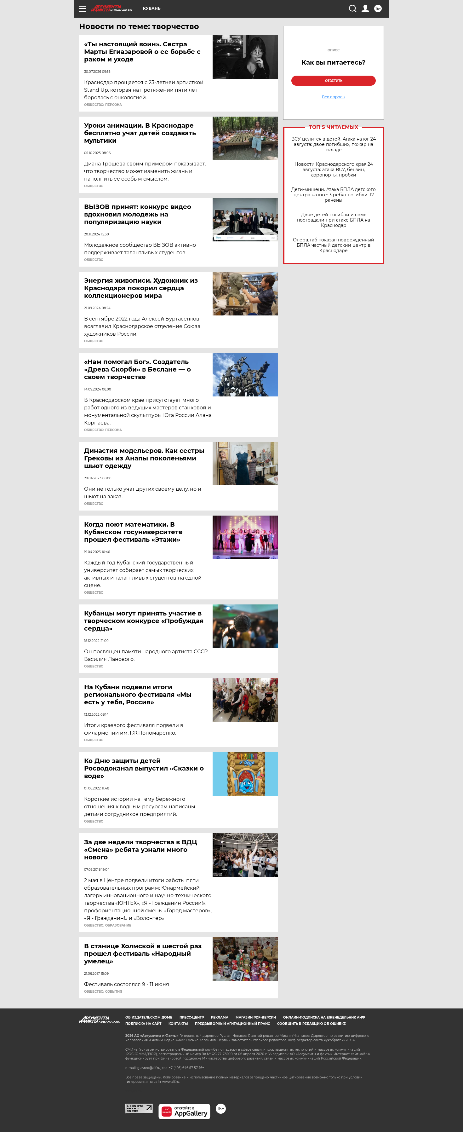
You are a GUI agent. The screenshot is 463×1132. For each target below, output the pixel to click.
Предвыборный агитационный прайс (232, 1024)
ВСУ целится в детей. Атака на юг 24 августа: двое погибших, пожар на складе (333, 144)
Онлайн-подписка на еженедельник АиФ (324, 1017)
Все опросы (333, 97)
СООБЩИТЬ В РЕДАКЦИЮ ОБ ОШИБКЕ (311, 1024)
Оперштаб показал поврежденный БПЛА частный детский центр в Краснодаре (333, 245)
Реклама (219, 1017)
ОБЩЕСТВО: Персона (103, 105)
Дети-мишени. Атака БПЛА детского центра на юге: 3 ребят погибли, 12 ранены (333, 195)
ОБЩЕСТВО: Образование (107, 925)
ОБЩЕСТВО (93, 186)
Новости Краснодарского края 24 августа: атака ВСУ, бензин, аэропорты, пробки (333, 170)
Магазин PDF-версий (256, 1017)
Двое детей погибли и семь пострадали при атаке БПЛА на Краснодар (333, 220)
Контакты (178, 1024)
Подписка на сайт (143, 1024)
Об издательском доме (148, 1017)
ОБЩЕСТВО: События (103, 991)
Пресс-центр (192, 1017)
